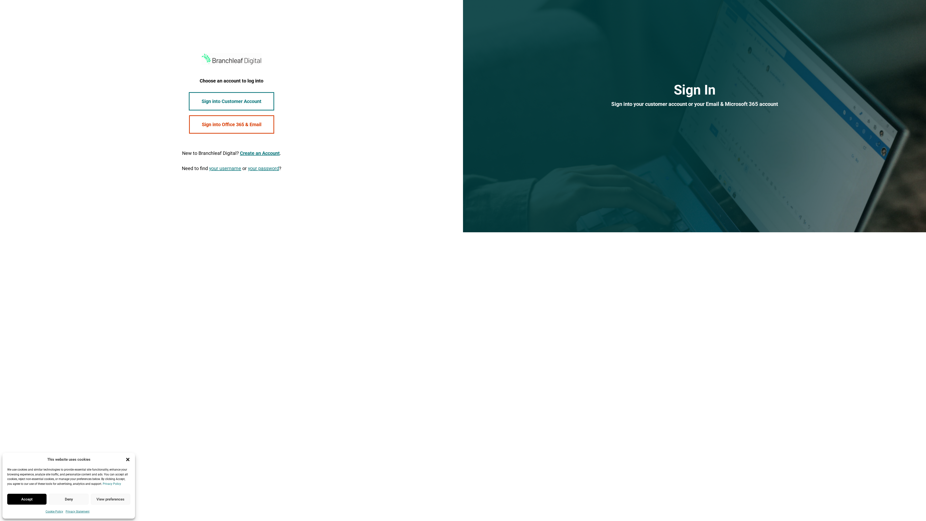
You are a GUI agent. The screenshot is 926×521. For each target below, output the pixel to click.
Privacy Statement (77, 511)
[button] (127, 459)
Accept (27, 499)
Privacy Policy (112, 484)
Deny (69, 499)
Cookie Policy (54, 511)
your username (225, 168)
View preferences (110, 499)
